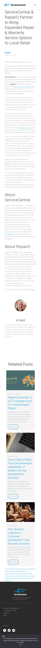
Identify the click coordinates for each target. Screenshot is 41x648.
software (8, 164)
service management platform (19, 576)
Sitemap (6, 613)
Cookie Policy (7, 640)
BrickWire (12, 569)
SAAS (7, 576)
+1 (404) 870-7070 (9, 611)
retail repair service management (23, 87)
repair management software (25, 569)
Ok (20, 645)
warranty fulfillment (25, 128)
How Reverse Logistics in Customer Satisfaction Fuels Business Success (19, 536)
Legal (5, 615)
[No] (39, 641)
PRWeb (31, 289)
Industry (8, 53)
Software (24, 578)
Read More (13, 427)
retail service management (23, 573)
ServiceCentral (9, 234)
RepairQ (9, 139)
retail (12, 571)
